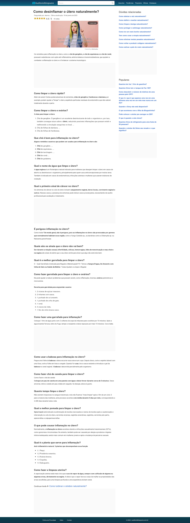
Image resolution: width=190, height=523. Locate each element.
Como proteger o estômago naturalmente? (135, 28)
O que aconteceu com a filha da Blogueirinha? (137, 110)
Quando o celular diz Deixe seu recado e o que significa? (137, 129)
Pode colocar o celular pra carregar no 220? (136, 114)
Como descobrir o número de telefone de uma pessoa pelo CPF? (137, 93)
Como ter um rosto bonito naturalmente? (135, 31)
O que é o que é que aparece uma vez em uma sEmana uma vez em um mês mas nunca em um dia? (137, 100)
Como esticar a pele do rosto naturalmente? (136, 47)
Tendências (129, 3)
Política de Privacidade (49, 520)
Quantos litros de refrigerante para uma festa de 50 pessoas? (137, 123)
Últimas (145, 3)
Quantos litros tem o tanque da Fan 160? (135, 88)
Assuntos (121, 3)
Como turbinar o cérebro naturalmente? (68, 485)
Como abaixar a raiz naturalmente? (132, 16)
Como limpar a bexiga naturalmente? (133, 24)
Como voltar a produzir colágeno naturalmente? (137, 43)
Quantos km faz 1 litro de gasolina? (133, 84)
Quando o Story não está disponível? (133, 106)
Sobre (61, 520)
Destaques (152, 3)
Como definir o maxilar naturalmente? (133, 20)
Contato (69, 520)
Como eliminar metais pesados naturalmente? (137, 39)
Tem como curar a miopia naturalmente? (134, 35)
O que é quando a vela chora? (130, 118)
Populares (138, 3)
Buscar (112, 3)
